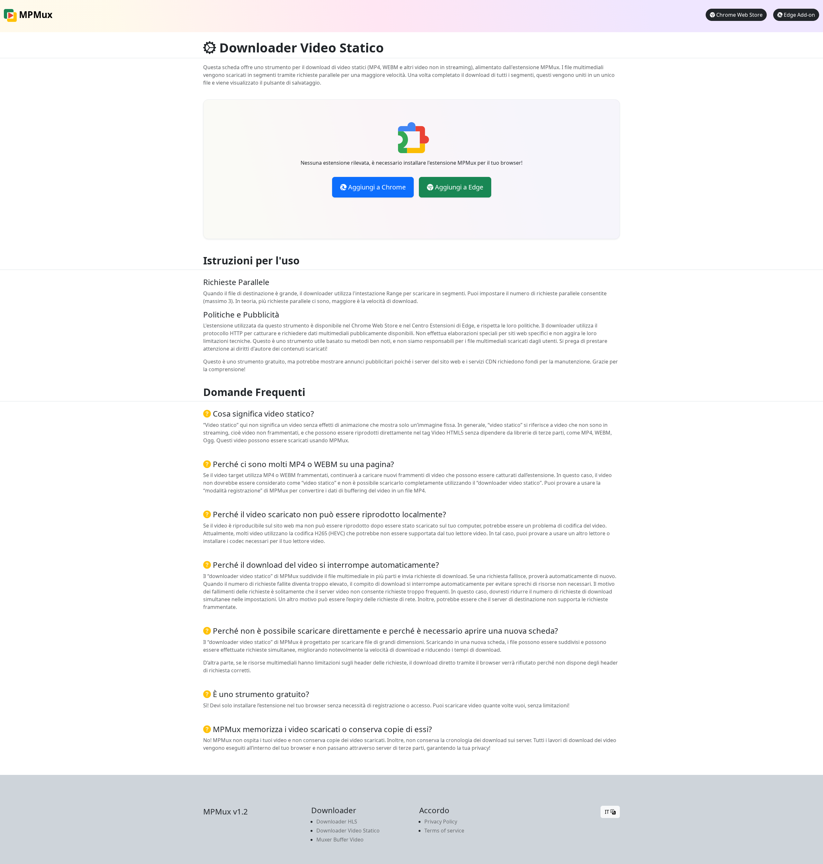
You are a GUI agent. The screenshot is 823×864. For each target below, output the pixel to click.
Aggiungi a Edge (458, 187)
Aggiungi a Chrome (376, 187)
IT (607, 811)
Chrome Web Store (739, 14)
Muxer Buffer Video (340, 839)
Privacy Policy (440, 821)
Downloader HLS (336, 821)
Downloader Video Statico (348, 830)
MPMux (34, 14)
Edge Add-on (798, 14)
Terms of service (444, 830)
